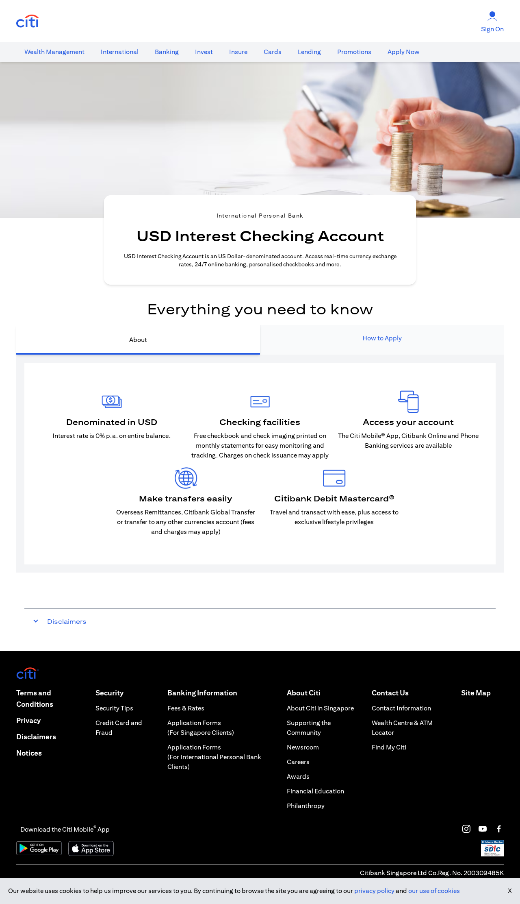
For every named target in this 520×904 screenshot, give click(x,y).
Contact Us (390, 692)
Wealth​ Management (54, 52)
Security (109, 692)
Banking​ (167, 52)
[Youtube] (483, 829)
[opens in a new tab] (27, 21)
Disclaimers (36, 736)
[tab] (54, 52)
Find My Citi (389, 747)
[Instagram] (466, 829)
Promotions (354, 52)
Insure (238, 52)
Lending (309, 52)
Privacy (28, 720)
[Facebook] (499, 829)
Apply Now (404, 52)
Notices (29, 753)
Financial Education (315, 791)
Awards (298, 776)
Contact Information (401, 708)
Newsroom (303, 747)
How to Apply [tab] (382, 338)
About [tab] (138, 340)
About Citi (304, 692)
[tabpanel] (260, 464)
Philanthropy (306, 806)
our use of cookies (434, 891)
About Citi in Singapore (320, 708)
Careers (298, 762)
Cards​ (273, 52)
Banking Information (202, 692)
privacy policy (374, 891)
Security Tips (114, 708)
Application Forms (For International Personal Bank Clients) (214, 757)
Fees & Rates (185, 708)
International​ (120, 52)
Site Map (476, 692)
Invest (204, 52)
